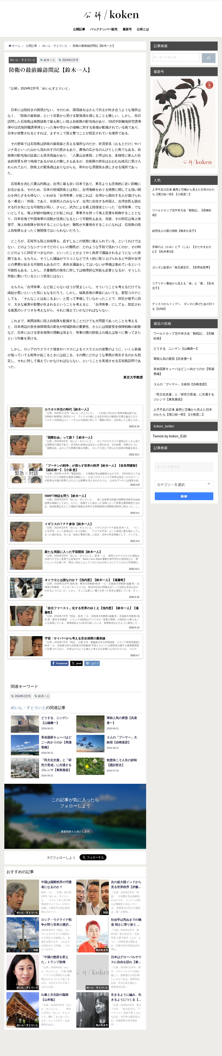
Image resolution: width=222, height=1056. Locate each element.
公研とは (143, 29)
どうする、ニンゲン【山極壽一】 (176, 348)
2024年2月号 (70, 60)
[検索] (208, 58)
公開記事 (79, 29)
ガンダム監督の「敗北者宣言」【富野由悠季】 (181, 267)
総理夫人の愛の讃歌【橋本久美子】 (174, 230)
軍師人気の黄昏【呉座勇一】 (173, 358)
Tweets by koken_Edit (169, 436)
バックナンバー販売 (104, 29)
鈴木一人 (49, 60)
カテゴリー (163, 476)
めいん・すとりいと (23, 59)
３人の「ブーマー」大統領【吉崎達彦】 (180, 384)
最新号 (127, 29)
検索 (184, 496)
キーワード (163, 458)
